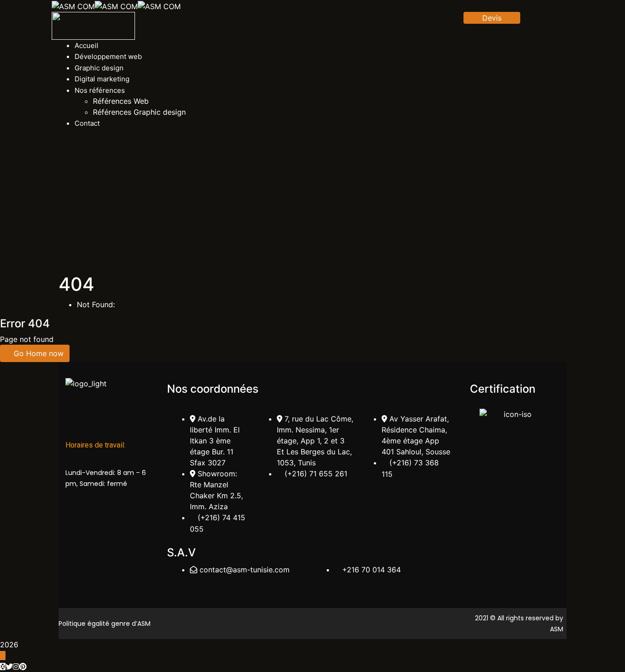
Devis (491, 17)
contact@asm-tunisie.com (244, 569)
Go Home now (37, 353)
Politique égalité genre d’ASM (105, 623)
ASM (556, 629)
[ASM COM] (73, 5)
